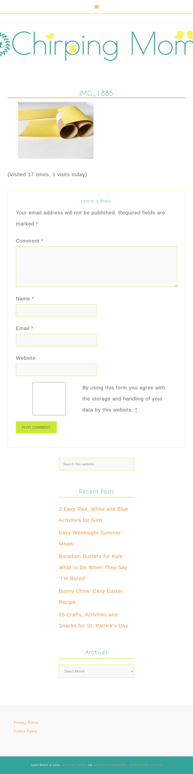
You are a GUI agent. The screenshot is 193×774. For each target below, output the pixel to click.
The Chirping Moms (96, 43)
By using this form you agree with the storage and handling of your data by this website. (123, 399)
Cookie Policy (25, 731)
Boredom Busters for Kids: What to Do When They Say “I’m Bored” (93, 567)
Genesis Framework (109, 765)
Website (26, 358)
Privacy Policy (26, 722)
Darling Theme (75, 765)
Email (24, 328)
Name (25, 298)
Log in (156, 765)
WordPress (138, 765)
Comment (29, 241)
